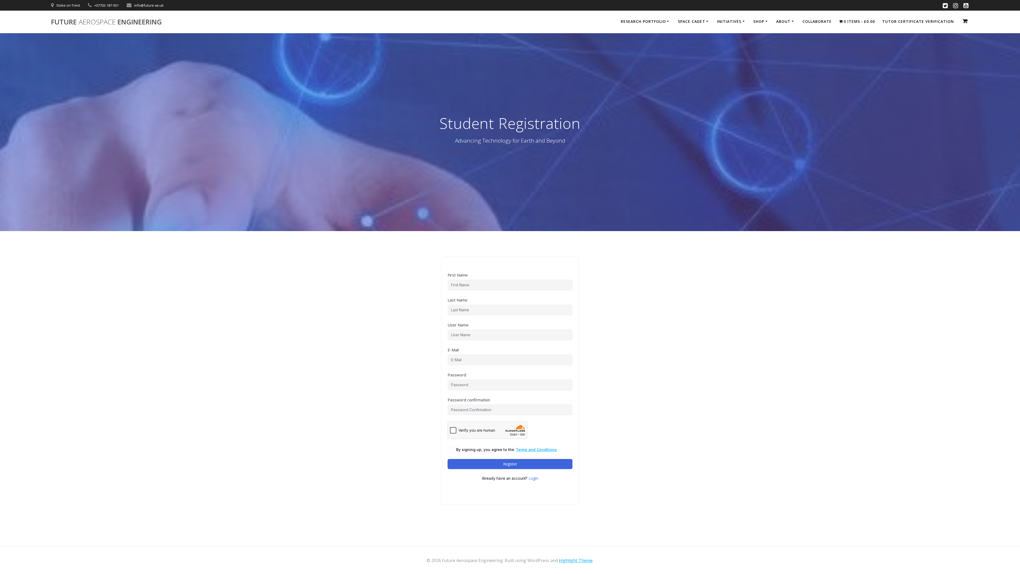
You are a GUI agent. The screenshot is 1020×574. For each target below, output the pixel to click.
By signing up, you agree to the (506, 449)
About (783, 21)
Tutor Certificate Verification (918, 21)
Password (457, 374)
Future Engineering (106, 22)
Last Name (458, 300)
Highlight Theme (576, 560)
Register (510, 463)
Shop (758, 21)
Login (533, 478)
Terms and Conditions (536, 449)
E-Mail (453, 349)
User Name (458, 325)
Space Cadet (691, 21)
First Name (458, 275)
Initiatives (729, 21)
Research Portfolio (643, 21)
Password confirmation (469, 399)
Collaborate (817, 21)
